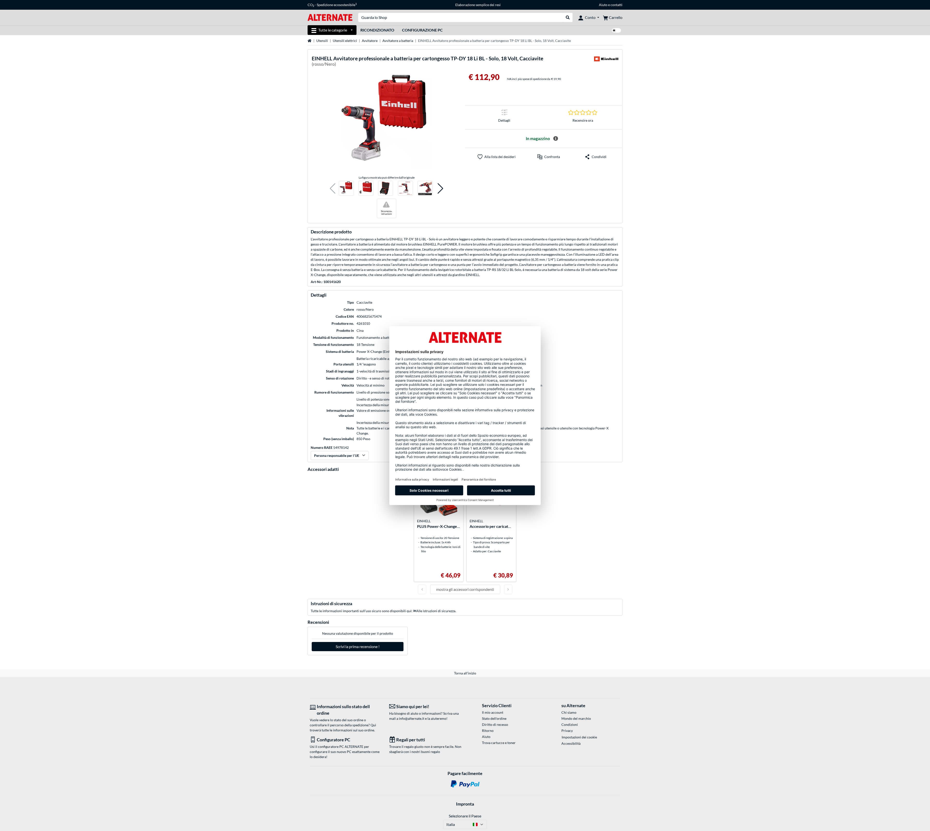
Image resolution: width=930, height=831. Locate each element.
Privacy (567, 730)
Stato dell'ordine (494, 718)
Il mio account (492, 712)
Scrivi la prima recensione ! (358, 646)
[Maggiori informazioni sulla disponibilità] (555, 139)
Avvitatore (370, 41)
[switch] (616, 30)
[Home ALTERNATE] (330, 17)
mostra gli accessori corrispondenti (465, 589)
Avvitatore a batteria (397, 41)
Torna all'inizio (465, 673)
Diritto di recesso (495, 724)
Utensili (322, 41)
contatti (616, 5)
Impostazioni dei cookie (579, 737)
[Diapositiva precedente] (422, 589)
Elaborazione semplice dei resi (478, 5)
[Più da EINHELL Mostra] (606, 62)
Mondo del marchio (576, 718)
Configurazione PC (422, 30)
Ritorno (488, 730)
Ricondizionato (377, 30)
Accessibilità (571, 743)
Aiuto (603, 5)
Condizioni (569, 724)
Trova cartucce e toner (499, 743)
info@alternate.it (411, 718)
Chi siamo (568, 712)
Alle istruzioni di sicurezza (435, 611)
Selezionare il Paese (465, 816)
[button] (332, 188)
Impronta (465, 804)
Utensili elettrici (345, 41)
